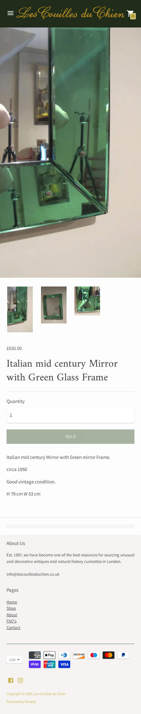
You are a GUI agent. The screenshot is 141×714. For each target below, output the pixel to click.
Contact (13, 627)
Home (12, 602)
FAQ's (11, 621)
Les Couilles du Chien (49, 693)
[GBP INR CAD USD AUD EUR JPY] (11, 659)
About (12, 615)
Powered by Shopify (21, 701)
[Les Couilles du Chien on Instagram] (20, 679)
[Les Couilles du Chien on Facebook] (10, 679)
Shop (11, 608)
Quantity (16, 401)
